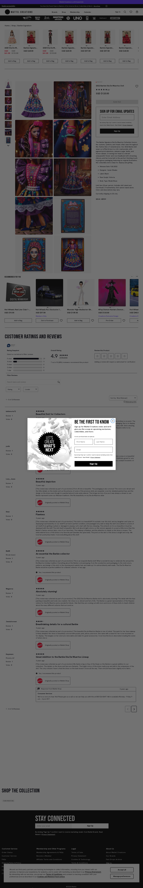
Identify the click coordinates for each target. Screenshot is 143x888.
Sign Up (93, 463)
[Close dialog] (113, 421)
